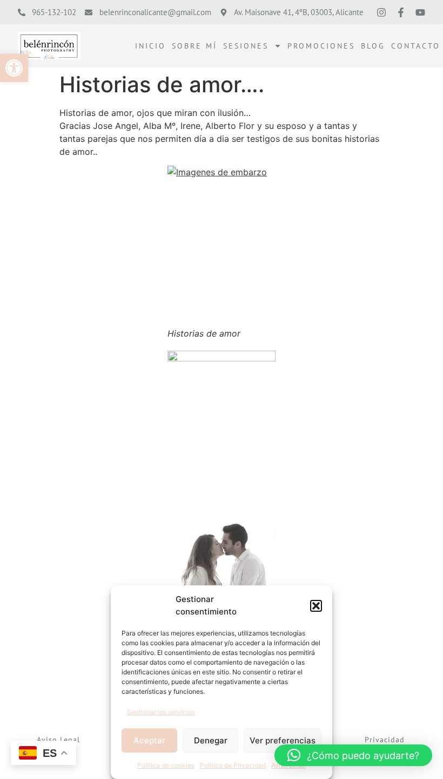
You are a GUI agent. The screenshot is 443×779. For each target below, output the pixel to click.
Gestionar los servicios (161, 712)
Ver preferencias (283, 740)
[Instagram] (381, 12)
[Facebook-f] (401, 12)
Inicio (150, 46)
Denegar (210, 740)
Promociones (321, 46)
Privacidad (385, 739)
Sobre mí (194, 46)
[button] (14, 68)
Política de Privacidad (233, 765)
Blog (373, 46)
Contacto (415, 46)
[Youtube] (420, 12)
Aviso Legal (58, 739)
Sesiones (246, 46)
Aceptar (149, 740)
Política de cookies (165, 765)
